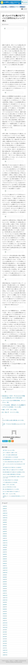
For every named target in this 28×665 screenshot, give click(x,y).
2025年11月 (5, 515)
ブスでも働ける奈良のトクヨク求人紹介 (10, 457)
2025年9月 (5, 520)
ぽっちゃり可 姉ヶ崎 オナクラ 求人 (9, 486)
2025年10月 (5, 517)
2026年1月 (5, 510)
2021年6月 (5, 636)
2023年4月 (5, 586)
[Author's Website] (9, 441)
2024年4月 (5, 558)
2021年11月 (5, 625)
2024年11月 (5, 542)
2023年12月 (5, 568)
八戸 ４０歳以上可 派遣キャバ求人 (10, 452)
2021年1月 (5, 648)
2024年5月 (5, 556)
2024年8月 (5, 549)
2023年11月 (5, 570)
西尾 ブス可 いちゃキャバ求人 (9, 493)
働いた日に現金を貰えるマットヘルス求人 (11, 489)
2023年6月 (5, 581)
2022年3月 (5, 616)
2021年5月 (5, 638)
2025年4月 (5, 531)
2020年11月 (5, 652)
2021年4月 (5, 641)
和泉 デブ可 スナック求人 (9, 409)
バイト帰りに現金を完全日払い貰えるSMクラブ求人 (13, 461)
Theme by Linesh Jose (18, 662)
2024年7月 (5, 552)
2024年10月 (5, 545)
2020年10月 (5, 654)
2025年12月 (5, 513)
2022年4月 (5, 613)
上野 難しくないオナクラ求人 (9, 450)
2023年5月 (5, 584)
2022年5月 (5, 611)
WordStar (12, 662)
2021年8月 (5, 632)
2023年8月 (5, 577)
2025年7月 (5, 524)
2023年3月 (5, 588)
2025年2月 (5, 536)
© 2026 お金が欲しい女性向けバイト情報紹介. (10, 660)
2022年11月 (5, 597)
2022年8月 (5, 604)
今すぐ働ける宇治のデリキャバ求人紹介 (10, 480)
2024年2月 (5, 563)
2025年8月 (5, 522)
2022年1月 (5, 620)
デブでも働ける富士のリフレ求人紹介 (10, 482)
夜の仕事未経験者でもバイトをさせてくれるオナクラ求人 (14, 459)
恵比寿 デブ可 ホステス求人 (9, 484)
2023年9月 (5, 574)
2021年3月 (5, 643)
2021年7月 (5, 634)
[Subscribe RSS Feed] (12, 441)
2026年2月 (5, 508)
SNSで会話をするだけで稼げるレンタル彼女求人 (12, 467)
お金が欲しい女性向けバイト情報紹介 (13, 7)
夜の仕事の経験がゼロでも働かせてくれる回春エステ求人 (14, 472)
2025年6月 (5, 526)
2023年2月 (5, 590)
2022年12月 (5, 595)
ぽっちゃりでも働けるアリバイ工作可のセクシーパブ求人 (13, 18)
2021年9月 (5, 629)
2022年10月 (5, 600)
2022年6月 (5, 609)
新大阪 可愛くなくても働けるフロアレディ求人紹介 (13, 469)
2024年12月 (5, 540)
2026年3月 (5, 506)
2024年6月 (5, 554)
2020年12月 (5, 650)
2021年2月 (5, 645)
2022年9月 (5, 602)
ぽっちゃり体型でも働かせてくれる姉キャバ (11, 491)
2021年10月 (5, 627)
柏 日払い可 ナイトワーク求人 (10, 412)
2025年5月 (5, 529)
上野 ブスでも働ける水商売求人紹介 (10, 454)
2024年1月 (5, 565)
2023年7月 (5, 579)
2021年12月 (5, 622)
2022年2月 (5, 618)
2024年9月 (5, 547)
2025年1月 (5, 538)
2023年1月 (5, 593)
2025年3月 (5, 533)
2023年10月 (5, 572)
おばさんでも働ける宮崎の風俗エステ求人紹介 (12, 474)
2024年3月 (5, 561)
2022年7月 (5, 606)
